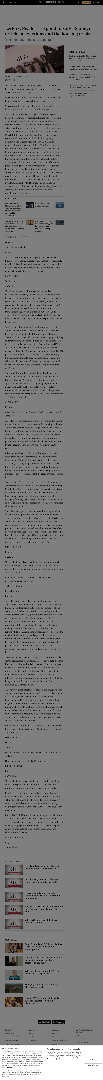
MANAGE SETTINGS (93, 1065)
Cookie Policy (10, 1067)
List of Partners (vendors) (54, 1059)
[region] (51, 1062)
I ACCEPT (93, 1059)
